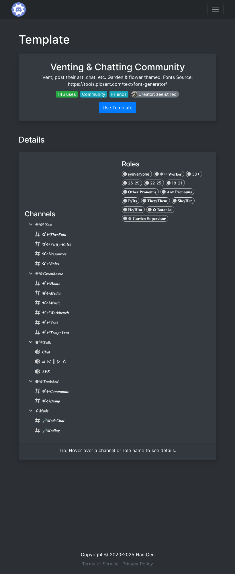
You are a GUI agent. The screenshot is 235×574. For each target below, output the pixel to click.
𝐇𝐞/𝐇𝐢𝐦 (134, 209)
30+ (195, 174)
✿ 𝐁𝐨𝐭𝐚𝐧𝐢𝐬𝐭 (162, 209)
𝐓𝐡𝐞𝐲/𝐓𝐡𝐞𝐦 (156, 200)
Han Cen (145, 554)
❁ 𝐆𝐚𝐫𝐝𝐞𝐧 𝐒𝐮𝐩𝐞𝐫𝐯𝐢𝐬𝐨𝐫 (146, 218)
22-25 (155, 182)
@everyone (138, 174)
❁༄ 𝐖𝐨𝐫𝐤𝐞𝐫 (170, 174)
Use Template (117, 107)
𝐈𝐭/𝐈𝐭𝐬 (132, 200)
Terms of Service (100, 564)
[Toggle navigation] (215, 9)
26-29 (133, 182)
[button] (155, 94)
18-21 (176, 182)
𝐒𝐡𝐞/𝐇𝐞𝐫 (184, 200)
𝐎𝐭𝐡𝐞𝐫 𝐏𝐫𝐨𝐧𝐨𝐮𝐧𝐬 (141, 191)
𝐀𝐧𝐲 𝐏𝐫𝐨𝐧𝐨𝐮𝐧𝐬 (179, 191)
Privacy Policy (137, 564)
